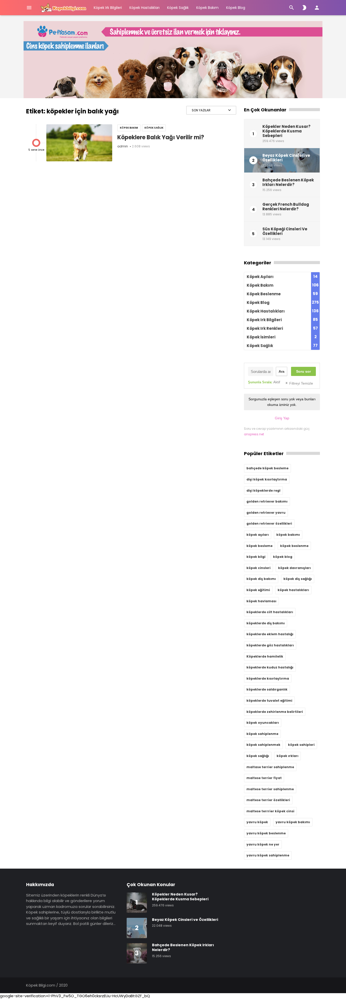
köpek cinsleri (258, 568)
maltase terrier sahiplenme (270, 767)
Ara (281, 371)
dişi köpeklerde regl (263, 490)
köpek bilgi (255, 557)
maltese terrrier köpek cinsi (270, 811)
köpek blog (282, 557)
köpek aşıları (257, 534)
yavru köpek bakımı (293, 822)
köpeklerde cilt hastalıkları (269, 612)
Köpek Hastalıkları (144, 7)
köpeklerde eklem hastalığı (269, 634)
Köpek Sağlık (178, 7)
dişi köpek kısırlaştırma (266, 479)
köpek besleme (259, 546)
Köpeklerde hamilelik (264, 656)
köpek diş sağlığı (297, 579)
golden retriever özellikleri (269, 523)
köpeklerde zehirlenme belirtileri (274, 712)
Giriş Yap (282, 418)
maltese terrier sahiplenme (270, 789)
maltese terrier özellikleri (268, 800)
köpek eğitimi (258, 590)
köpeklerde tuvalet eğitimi (269, 700)
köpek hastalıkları (293, 590)
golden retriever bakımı (266, 501)
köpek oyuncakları (262, 722)
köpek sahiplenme (262, 734)
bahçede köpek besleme (267, 468)
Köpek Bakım (207, 7)
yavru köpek (257, 822)
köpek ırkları (287, 756)
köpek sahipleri (301, 745)
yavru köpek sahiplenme (267, 855)
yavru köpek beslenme (266, 833)
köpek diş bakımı (261, 579)
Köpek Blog (235, 7)
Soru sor (303, 371)
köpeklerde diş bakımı (265, 623)
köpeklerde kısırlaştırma (267, 678)
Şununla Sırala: (264, 382)
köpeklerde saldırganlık (266, 689)
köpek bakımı (288, 534)
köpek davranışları (294, 568)
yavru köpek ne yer (262, 844)
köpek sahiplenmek (263, 745)
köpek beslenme (294, 546)
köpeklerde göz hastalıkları (270, 645)
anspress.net (254, 434)
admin (122, 146)
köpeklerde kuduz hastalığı (269, 667)
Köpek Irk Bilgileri (108, 7)
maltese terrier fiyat (264, 778)
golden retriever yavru (265, 512)
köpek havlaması (261, 601)
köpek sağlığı (257, 756)
